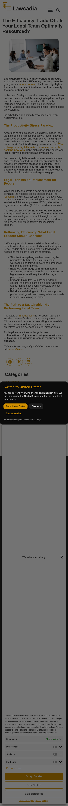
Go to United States (15, 406)
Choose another (14, 413)
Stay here (36, 406)
